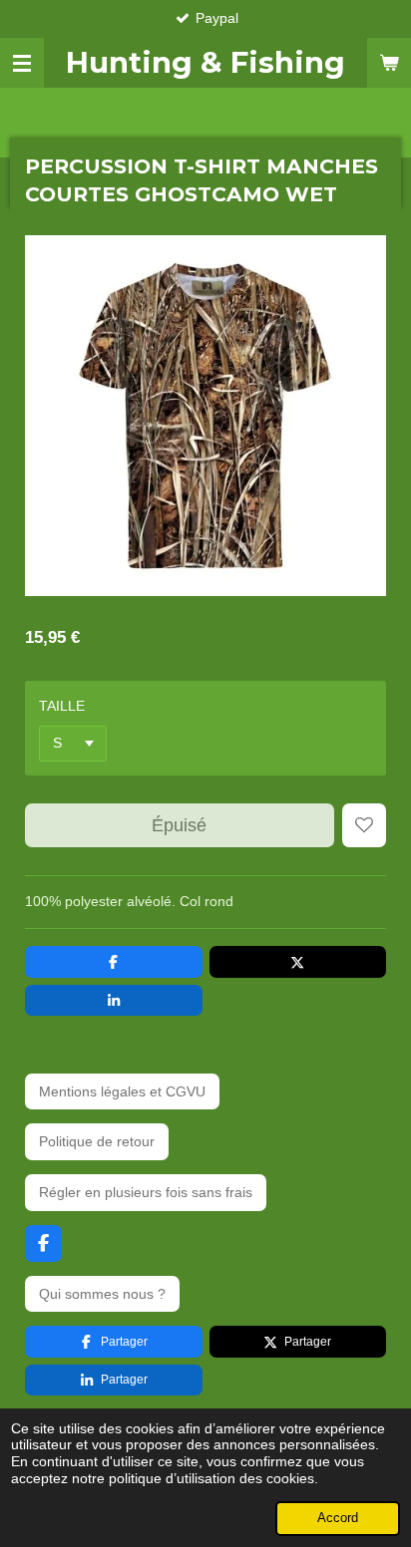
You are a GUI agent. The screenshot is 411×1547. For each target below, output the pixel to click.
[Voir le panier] (389, 63)
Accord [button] (337, 1518)
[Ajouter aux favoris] (364, 825)
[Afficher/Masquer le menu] (22, 63)
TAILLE (62, 706)
